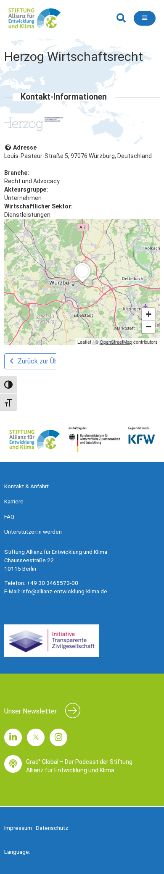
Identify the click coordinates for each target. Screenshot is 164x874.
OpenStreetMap (116, 341)
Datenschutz (52, 827)
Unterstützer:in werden (33, 531)
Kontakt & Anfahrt (26, 486)
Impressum (18, 827)
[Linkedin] (13, 737)
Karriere (14, 501)
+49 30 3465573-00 (52, 582)
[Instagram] (58, 737)
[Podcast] (13, 764)
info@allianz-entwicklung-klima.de (64, 591)
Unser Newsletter (30, 711)
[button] (121, 18)
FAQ (9, 516)
